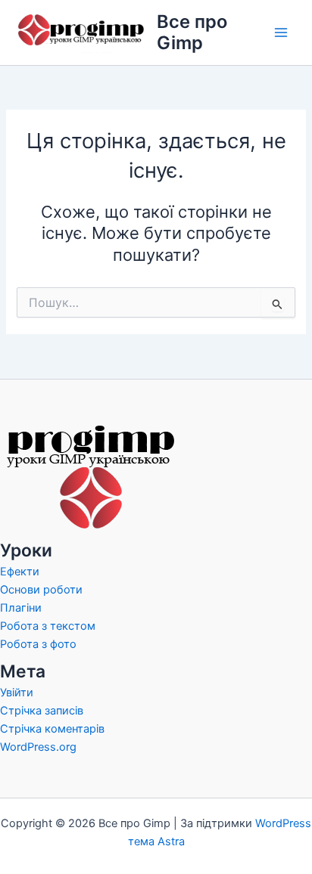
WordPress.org (38, 747)
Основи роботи (41, 590)
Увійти (16, 692)
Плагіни (21, 608)
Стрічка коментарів (52, 729)
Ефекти (19, 571)
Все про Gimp (192, 32)
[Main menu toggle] (281, 32)
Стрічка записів (41, 710)
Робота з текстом (47, 626)
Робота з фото (38, 644)
